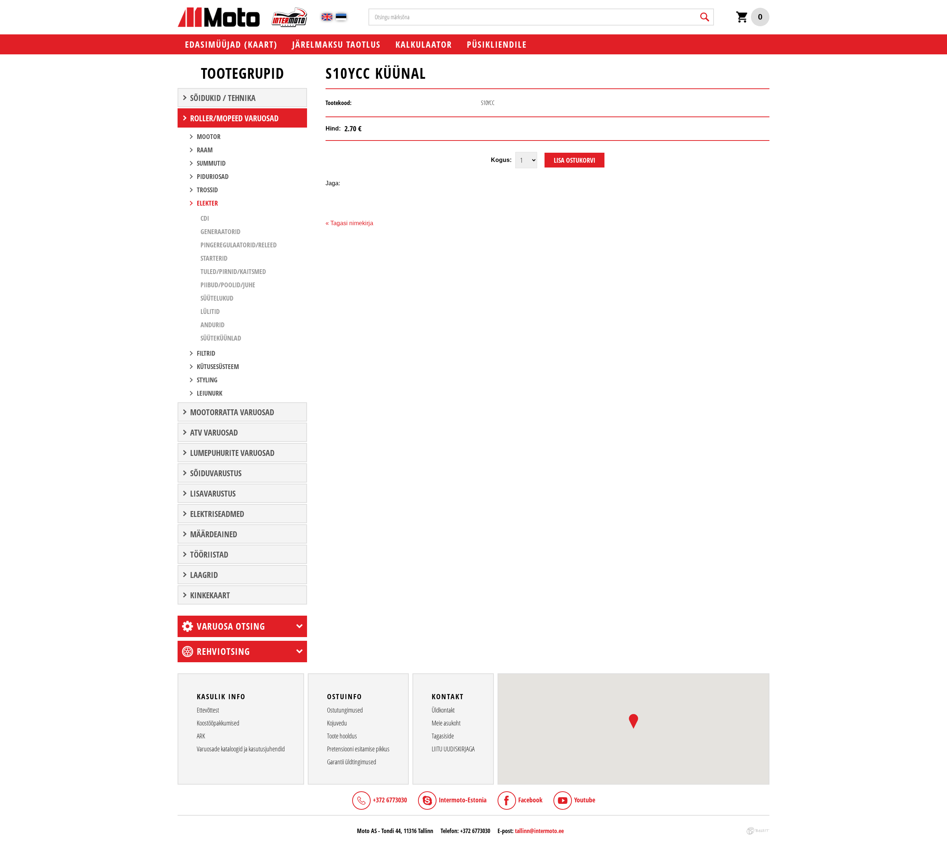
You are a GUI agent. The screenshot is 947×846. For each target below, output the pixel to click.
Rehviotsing (223, 651)
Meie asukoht (446, 723)
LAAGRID (204, 574)
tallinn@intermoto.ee (539, 831)
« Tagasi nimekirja (349, 223)
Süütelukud (216, 298)
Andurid (212, 324)
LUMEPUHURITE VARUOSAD (232, 452)
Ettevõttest (208, 710)
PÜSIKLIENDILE (497, 44)
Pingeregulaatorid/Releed (238, 244)
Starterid (214, 258)
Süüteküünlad (220, 338)
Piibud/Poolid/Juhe (227, 284)
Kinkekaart (210, 594)
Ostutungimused (345, 710)
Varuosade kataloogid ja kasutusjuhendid (241, 748)
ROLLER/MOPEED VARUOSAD (234, 117)
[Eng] (327, 17)
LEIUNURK (209, 393)
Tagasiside (443, 736)
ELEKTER (207, 203)
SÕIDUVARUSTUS (216, 472)
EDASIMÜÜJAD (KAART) (231, 44)
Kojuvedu (337, 723)
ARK (201, 736)
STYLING (207, 379)
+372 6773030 (390, 800)
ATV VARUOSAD (214, 432)
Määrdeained (213, 533)
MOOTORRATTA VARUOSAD (232, 411)
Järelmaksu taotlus (336, 44)
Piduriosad (213, 176)
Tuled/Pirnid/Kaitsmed (233, 271)
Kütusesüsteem (218, 366)
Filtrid (206, 353)
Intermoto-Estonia (462, 800)
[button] (633, 721)
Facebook (530, 800)
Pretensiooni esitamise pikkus (358, 748)
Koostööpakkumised (218, 723)
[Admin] (2, 4)
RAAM (205, 149)
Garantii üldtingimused (351, 761)
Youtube (584, 800)
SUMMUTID (211, 163)
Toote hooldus (342, 736)
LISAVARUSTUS (213, 493)
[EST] (341, 17)
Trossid (207, 189)
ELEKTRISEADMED (217, 513)
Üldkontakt (443, 710)
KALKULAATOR (423, 44)
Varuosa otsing (231, 626)
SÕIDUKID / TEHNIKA (223, 97)
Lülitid (210, 311)
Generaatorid (220, 231)
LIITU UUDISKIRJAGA (453, 748)
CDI (204, 218)
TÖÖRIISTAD (209, 554)
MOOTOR (208, 136)
